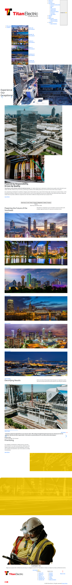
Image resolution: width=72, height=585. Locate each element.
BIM (51, 7)
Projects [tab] (49, 202)
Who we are (8, 26)
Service (51, 6)
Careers (50, 578)
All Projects (63, 432)
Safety (50, 17)
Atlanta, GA (40, 573)
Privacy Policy (64, 583)
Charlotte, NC (41, 579)
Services (51, 573)
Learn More (7, 196)
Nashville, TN (41, 577)
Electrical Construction (55, 4)
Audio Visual (53, 10)
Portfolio (50, 2)
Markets (50, 15)
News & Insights (53, 19)
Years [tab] (31, 202)
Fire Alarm (52, 12)
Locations (8, 27)
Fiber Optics (53, 14)
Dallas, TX (40, 575)
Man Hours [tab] (23, 202)
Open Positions (53, 23)
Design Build (53, 8)
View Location (8, 240)
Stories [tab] (35, 202)
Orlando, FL (40, 574)
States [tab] (45, 202)
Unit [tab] (28, 202)
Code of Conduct (54, 21)
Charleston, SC (41, 578)
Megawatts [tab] (40, 202)
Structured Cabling (54, 11)
